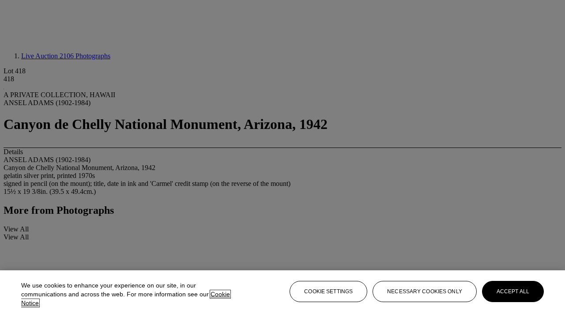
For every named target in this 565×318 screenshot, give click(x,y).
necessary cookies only (424, 291)
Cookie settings (328, 291)
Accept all (513, 291)
